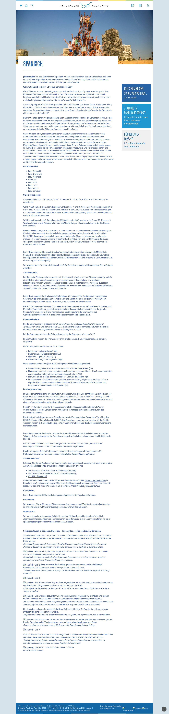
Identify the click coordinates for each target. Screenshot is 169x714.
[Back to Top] (164, 709)
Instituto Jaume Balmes (95, 480)
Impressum (44, 710)
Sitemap (52, 710)
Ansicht (128, 86)
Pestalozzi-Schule (92, 486)
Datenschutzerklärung (63, 710)
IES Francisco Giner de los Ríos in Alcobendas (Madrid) (52, 470)
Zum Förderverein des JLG (81, 710)
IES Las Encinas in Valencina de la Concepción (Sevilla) (52, 473)
